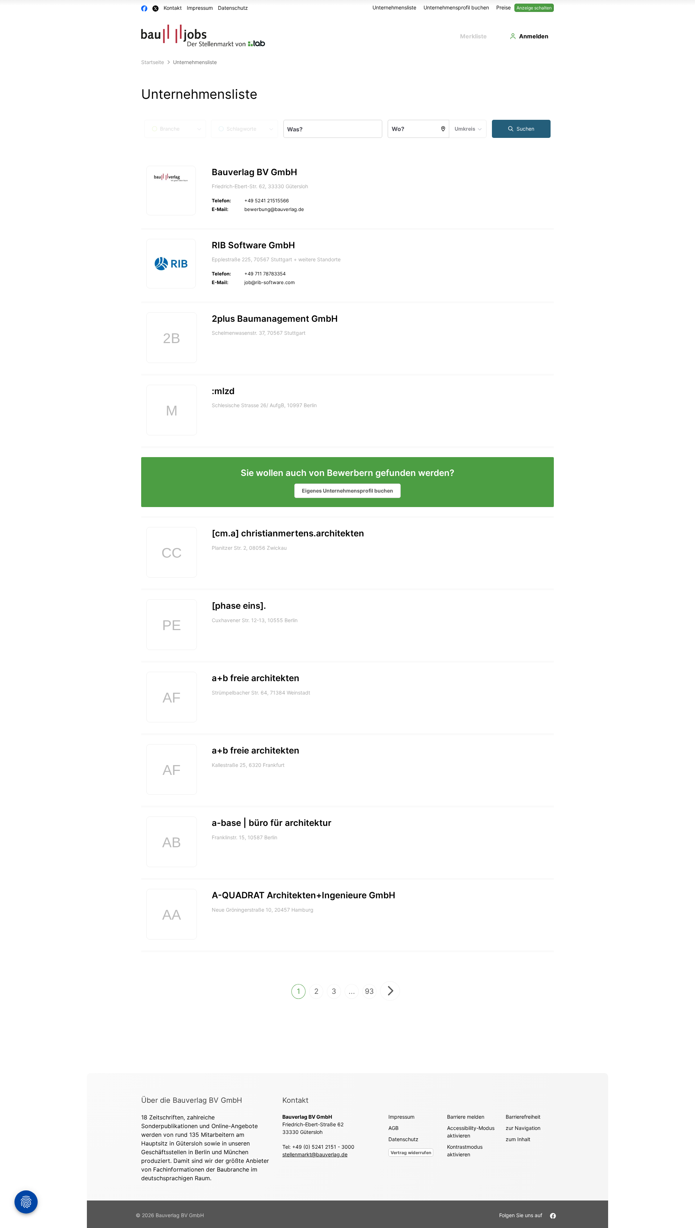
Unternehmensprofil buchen (456, 7)
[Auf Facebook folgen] (553, 1215)
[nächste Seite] (390, 991)
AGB (393, 1128)
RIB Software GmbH (253, 245)
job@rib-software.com (269, 282)
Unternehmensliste (394, 7)
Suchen (524, 129)
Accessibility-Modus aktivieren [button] (470, 1132)
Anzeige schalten (534, 7)
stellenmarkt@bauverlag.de (315, 1154)
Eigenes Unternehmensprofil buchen (347, 491)
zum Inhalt (518, 1139)
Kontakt (173, 8)
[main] (347, 564)
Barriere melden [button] (465, 1117)
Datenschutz (233, 8)
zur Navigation (523, 1128)
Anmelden (533, 36)
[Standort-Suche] (443, 129)
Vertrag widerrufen (411, 1152)
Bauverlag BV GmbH (254, 172)
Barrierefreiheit (523, 1117)
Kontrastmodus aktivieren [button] (465, 1150)
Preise (503, 7)
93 (369, 991)
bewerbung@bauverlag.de (274, 209)
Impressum (200, 8)
